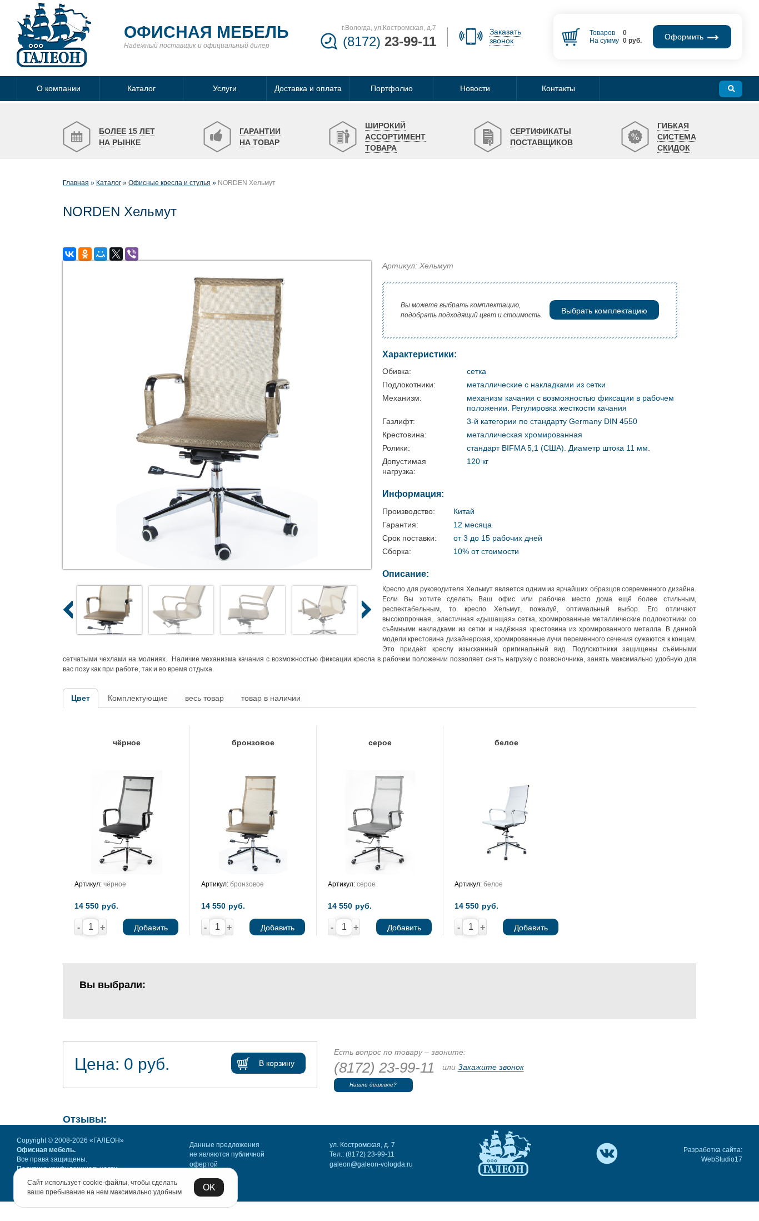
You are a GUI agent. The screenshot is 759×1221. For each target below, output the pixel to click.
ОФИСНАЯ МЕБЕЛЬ (206, 32)
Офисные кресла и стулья (169, 183)
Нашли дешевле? (373, 1085)
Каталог (108, 183)
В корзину (276, 1063)
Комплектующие (138, 698)
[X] (116, 254)
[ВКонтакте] (69, 254)
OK (209, 1187)
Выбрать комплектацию (604, 310)
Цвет (80, 698)
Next (366, 609)
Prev (68, 609)
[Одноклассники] (85, 254)
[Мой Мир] (100, 254)
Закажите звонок (491, 1067)
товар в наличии (271, 698)
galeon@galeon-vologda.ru (371, 1164)
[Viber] (131, 254)
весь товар (204, 698)
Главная (76, 183)
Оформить (685, 36)
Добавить (151, 927)
